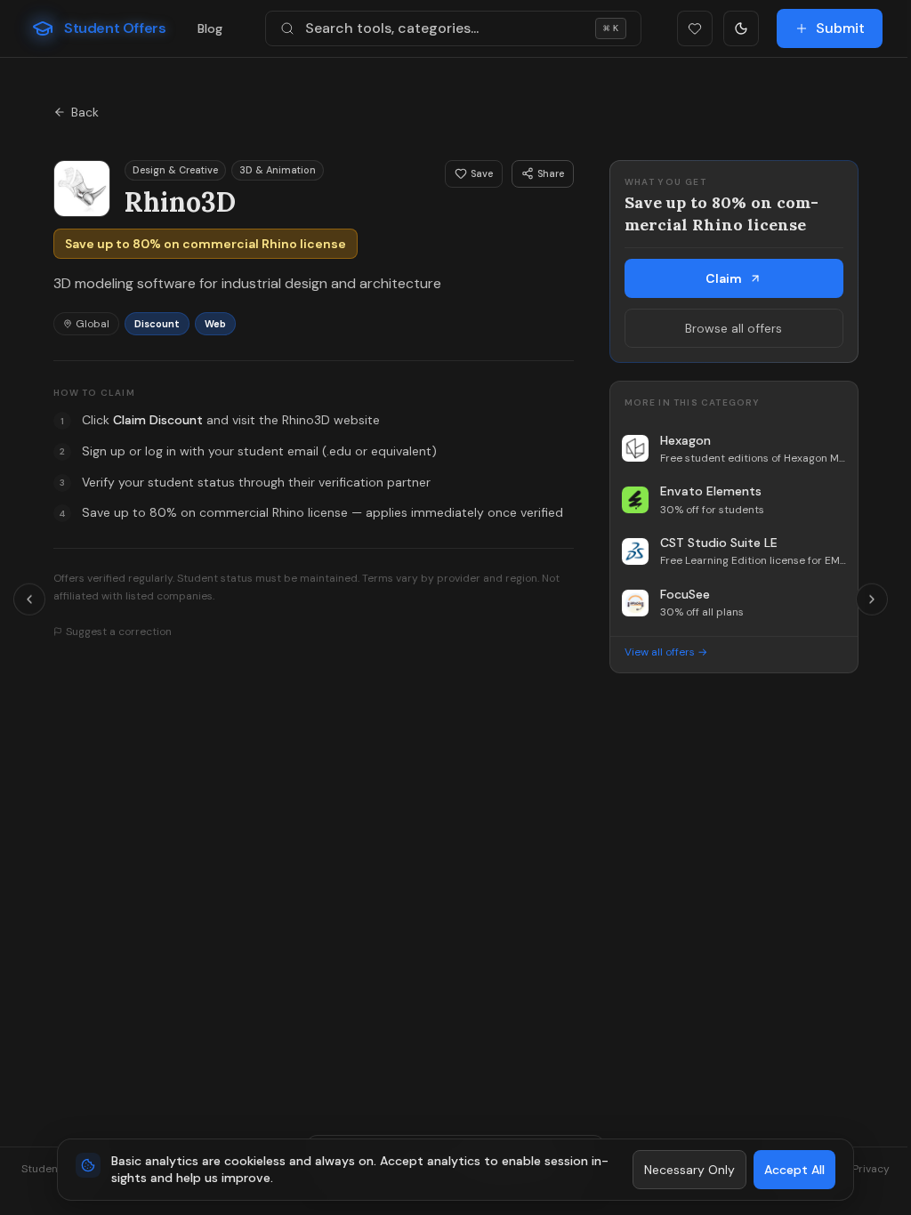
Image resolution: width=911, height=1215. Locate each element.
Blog (210, 28)
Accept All (794, 1170)
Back (85, 112)
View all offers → (666, 652)
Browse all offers (733, 328)
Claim (723, 278)
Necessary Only (689, 1170)
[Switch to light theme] (741, 28)
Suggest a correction (119, 631)
